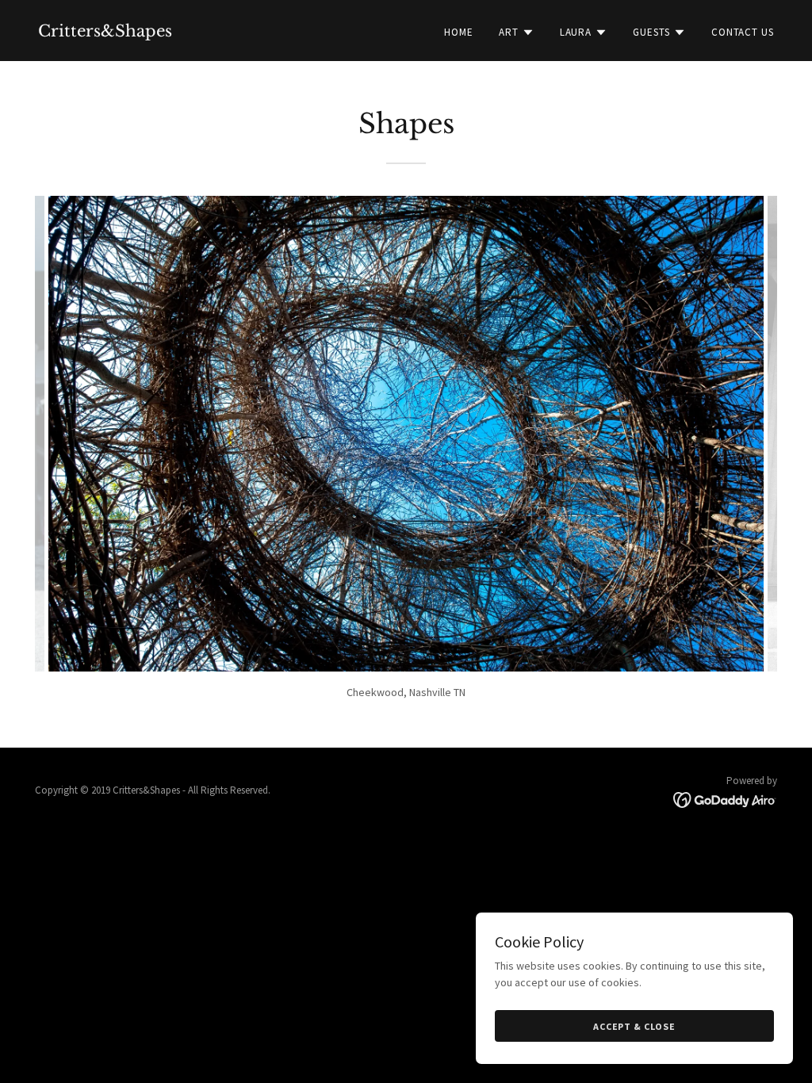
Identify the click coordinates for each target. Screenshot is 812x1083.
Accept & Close (634, 1026)
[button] (516, 32)
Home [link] (458, 32)
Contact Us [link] (742, 32)
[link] (105, 32)
